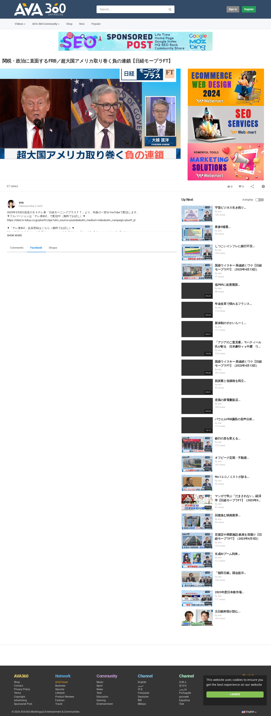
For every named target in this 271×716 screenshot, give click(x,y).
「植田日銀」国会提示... (230, 573)
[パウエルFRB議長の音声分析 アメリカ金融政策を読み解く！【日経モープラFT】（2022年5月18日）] (197, 425)
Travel (58, 703)
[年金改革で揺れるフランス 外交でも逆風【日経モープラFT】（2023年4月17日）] (197, 310)
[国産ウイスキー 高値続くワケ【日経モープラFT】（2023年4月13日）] (197, 271)
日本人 (183, 682)
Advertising (20, 700)
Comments (17, 247)
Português (185, 692)
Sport (100, 685)
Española (184, 700)
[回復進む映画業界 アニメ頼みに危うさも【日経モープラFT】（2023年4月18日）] (197, 521)
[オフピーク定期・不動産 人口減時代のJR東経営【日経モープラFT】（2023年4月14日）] (197, 464)
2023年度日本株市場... (229, 592)
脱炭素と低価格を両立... (230, 380)
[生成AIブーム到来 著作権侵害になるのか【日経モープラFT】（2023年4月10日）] (197, 560)
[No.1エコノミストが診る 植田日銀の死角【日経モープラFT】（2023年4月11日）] (197, 483)
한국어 (183, 685)
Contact (18, 685)
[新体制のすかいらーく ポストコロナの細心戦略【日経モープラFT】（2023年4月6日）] (197, 329)
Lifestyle (60, 692)
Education (102, 696)
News (100, 689)
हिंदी (140, 700)
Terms (17, 692)
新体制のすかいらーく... (230, 323)
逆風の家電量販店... (227, 400)
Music (100, 682)
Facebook (36, 247)
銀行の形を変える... (227, 438)
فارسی (183, 689)
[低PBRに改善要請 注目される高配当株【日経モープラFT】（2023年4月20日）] (197, 291)
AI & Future (61, 682)
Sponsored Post (23, 703)
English (142, 682)
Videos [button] (19, 23)
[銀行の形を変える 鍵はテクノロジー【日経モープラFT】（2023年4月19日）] (197, 444)
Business (60, 685)
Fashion (60, 700)
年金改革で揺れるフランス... (233, 303)
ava (21, 202)
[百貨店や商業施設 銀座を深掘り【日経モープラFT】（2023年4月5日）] (197, 541)
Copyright (19, 696)
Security (59, 689)
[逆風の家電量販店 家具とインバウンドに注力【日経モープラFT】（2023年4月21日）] (197, 406)
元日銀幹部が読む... (227, 611)
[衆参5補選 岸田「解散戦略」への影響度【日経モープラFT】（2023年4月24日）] (197, 233)
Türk (181, 703)
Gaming (101, 700)
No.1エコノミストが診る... (232, 476)
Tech (99, 692)
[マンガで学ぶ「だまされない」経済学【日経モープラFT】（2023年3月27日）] (197, 502)
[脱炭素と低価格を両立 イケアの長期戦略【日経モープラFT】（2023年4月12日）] (197, 387)
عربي (141, 685)
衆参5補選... (222, 227)
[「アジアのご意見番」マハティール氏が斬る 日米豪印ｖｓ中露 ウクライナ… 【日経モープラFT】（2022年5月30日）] (197, 348)
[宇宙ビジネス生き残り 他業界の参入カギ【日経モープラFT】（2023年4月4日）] (197, 214)
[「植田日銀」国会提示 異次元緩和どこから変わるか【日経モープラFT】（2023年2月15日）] (197, 579)
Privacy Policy (22, 689)
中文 (140, 689)
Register (249, 9)
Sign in (233, 9)
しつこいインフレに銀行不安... (235, 246)
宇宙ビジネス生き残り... (230, 207)
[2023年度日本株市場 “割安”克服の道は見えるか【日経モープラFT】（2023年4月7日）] (197, 598)
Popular (96, 23)
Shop (69, 23)
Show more (14, 235)
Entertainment (105, 703)
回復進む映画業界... (227, 515)
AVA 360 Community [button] (44, 23)
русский (184, 696)
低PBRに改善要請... (227, 284)
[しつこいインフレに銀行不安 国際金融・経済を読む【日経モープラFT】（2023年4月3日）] (197, 252)
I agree (235, 694)
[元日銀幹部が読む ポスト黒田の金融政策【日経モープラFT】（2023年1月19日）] (197, 617)
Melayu (142, 703)
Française (143, 692)
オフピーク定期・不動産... (232, 457)
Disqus (53, 247)
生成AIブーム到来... (227, 553)
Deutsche (143, 696)
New (82, 23)
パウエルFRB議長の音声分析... (234, 419)
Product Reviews (64, 696)
